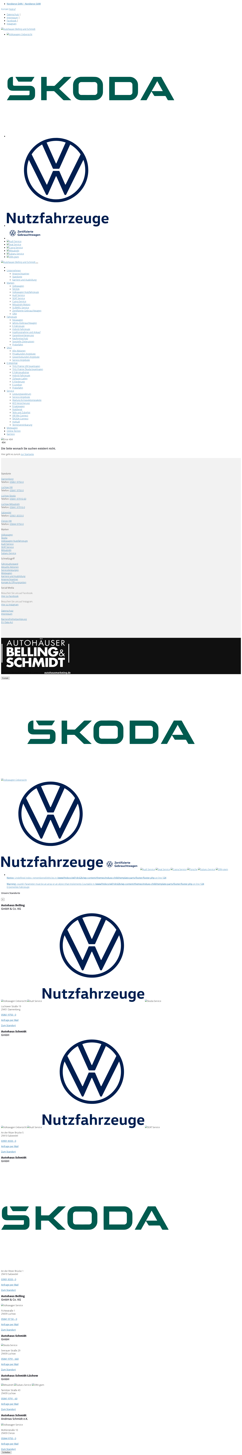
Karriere (11, 434)
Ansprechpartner (20, 273)
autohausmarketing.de (57, 672)
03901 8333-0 (17, 515)
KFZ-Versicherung (21, 403)
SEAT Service (18, 298)
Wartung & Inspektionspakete (26, 400)
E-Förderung (18, 381)
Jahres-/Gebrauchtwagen (24, 323)
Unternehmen (14, 270)
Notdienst (17, 409)
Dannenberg (7, 478)
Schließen (6, 1452)
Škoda (4, 537)
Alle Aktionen (18, 350)
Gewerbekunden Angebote (25, 356)
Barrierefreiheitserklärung (14, 619)
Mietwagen (12, 427)
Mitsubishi (6, 550)
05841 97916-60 (18, 498)
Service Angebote (21, 360)
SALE (9, 347)
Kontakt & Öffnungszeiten (13, 582)
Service (10, 390)
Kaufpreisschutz (20, 338)
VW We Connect (20, 415)
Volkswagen (18, 285)
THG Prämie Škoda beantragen (27, 369)
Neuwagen (17, 319)
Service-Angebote (21, 397)
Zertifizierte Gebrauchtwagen (26, 310)
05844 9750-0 (17, 524)
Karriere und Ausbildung (24, 279)
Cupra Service (19, 301)
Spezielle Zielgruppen (23, 341)
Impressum (12, 17)
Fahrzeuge (12, 316)
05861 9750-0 (17, 482)
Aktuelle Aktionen (10, 567)
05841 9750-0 (17, 490)
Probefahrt (17, 344)
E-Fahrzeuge (18, 326)
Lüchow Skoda (8, 495)
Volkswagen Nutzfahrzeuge (25, 292)
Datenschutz (13, 14)
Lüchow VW (7, 487)
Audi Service (18, 295)
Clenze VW (6, 521)
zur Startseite (27, 454)
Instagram (11, 23)
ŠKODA (15, 289)
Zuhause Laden (19, 378)
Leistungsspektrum (21, 393)
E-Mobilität (12, 363)
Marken (10, 282)
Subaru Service (8, 553)
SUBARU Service (20, 307)
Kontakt (5, 678)
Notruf (12, 9)
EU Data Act (7, 622)
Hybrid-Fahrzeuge (21, 329)
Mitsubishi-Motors (21, 304)
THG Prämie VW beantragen (26, 366)
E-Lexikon (17, 384)
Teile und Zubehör (21, 412)
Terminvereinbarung (22, 424)
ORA (14, 313)
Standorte (17, 276)
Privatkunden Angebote (24, 353)
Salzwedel (6, 512)
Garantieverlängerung (23, 335)
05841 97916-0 (17, 507)
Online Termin (14, 431)
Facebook (12, 20)
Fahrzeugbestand (9, 563)
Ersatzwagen (18, 406)
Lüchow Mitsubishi (10, 504)
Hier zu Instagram (9, 604)
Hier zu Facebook (9, 596)
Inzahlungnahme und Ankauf (26, 332)
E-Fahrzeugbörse (20, 372)
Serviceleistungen (10, 570)
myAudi (16, 421)
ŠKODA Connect (20, 418)
